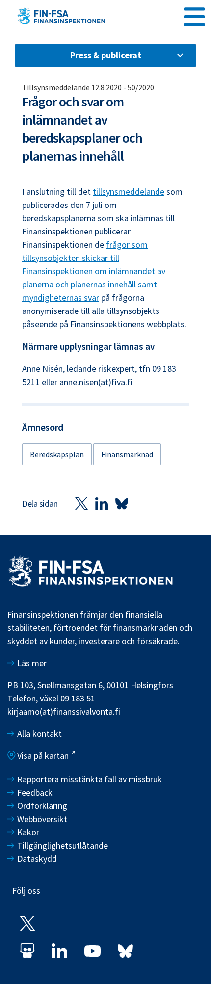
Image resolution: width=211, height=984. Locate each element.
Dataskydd (37, 858)
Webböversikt (42, 819)
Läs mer (32, 663)
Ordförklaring (42, 805)
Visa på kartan (43, 755)
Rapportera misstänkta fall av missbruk (89, 779)
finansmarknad (127, 454)
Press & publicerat (105, 55)
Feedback (35, 792)
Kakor (28, 832)
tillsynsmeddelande (128, 191)
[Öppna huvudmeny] (194, 15)
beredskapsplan (57, 454)
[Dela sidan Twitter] (81, 503)
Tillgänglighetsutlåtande (62, 845)
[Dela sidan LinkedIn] (101, 503)
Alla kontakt (39, 733)
